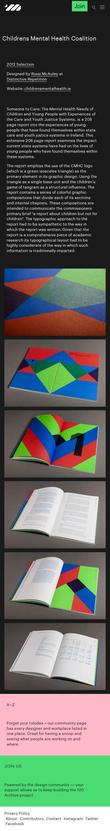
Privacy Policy (17, 813)
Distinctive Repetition (27, 79)
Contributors (32, 818)
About (11, 818)
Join (79, 6)
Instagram (73, 818)
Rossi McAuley (44, 73)
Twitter (91, 818)
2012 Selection (20, 64)
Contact (53, 818)
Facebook (15, 823)
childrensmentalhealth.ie (47, 88)
